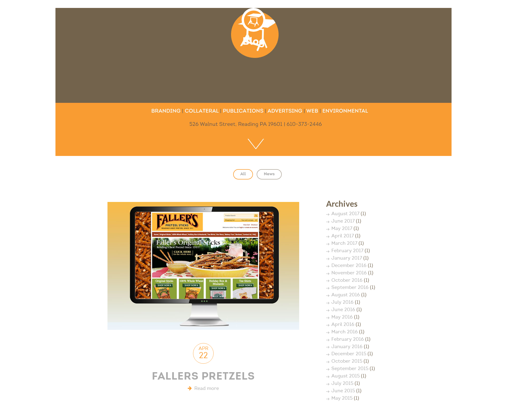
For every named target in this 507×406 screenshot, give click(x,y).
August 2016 (345, 295)
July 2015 (342, 383)
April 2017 (342, 236)
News (269, 174)
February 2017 (347, 251)
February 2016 (347, 339)
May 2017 (341, 229)
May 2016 (342, 317)
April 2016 (342, 324)
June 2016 (343, 310)
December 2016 (349, 266)
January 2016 (347, 347)
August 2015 (345, 376)
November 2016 (349, 273)
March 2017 (344, 243)
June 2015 (343, 391)
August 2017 (345, 214)
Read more (205, 388)
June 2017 (343, 221)
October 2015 (346, 361)
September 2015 (349, 369)
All (243, 174)
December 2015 (348, 354)
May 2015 (342, 398)
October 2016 (347, 280)
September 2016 (350, 287)
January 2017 (346, 258)
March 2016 (344, 332)
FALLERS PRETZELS (203, 377)
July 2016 (342, 302)
